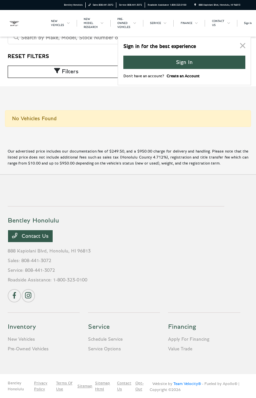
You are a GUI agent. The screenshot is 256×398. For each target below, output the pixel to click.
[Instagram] (28, 295)
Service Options (104, 349)
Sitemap (84, 386)
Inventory (22, 326)
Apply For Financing (188, 339)
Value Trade (180, 349)
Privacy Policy (40, 386)
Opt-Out (139, 386)
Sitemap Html (102, 386)
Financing (182, 326)
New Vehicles (21, 339)
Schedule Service (105, 339)
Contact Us (34, 236)
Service (99, 326)
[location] (195, 5)
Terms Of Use (64, 386)
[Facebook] (14, 295)
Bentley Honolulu (16, 386)
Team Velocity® (187, 384)
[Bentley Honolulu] (26, 23)
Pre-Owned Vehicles (28, 349)
